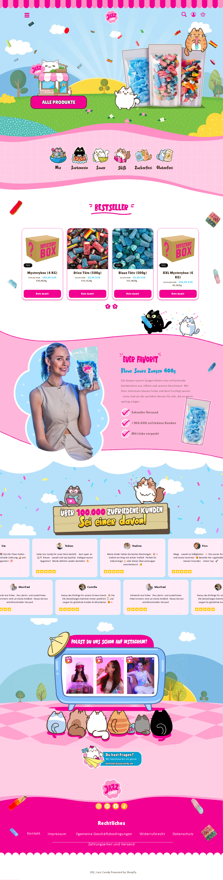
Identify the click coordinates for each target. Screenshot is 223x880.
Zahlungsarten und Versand (111, 844)
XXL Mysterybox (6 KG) (178, 275)
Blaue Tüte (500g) (133, 273)
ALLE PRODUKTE (58, 102)
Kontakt (33, 834)
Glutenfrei (165, 167)
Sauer (100, 167)
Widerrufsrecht (152, 834)
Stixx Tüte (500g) (87, 273)
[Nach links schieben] (108, 306)
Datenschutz (183, 834)
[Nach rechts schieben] (115, 306)
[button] (27, 15)
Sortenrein (79, 167)
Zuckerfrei (143, 167)
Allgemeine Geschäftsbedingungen (102, 834)
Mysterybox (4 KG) (42, 273)
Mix (58, 167)
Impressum (57, 834)
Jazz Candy (103, 872)
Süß (122, 168)
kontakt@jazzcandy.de (119, 763)
